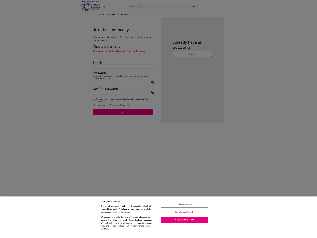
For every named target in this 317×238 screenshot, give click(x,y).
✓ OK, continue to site (184, 220)
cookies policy (131, 223)
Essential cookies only (184, 212)
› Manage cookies (184, 204)
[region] (158, 217)
